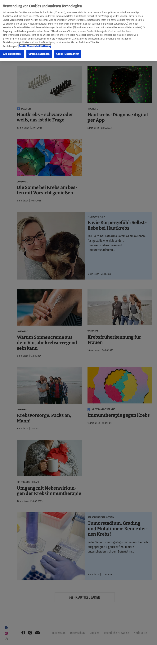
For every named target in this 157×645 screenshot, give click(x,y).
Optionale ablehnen (39, 53)
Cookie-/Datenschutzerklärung (35, 46)
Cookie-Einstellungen (67, 53)
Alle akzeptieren (12, 53)
